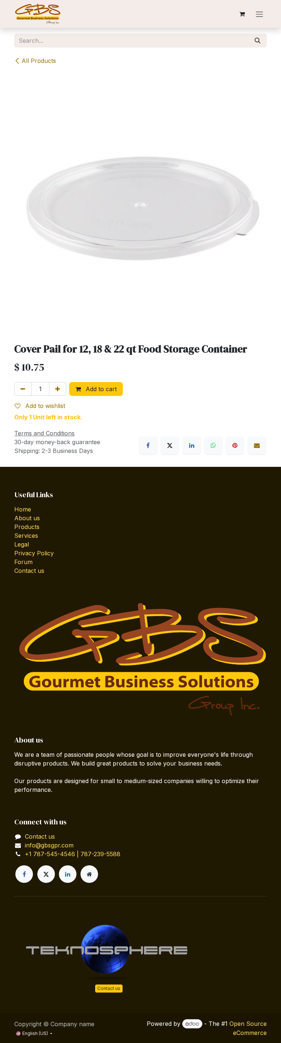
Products (27, 526)
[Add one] (57, 389)
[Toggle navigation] (259, 14)
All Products (39, 60)
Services (26, 535)
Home (22, 509)
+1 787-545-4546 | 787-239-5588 (72, 854)
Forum (23, 562)
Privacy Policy (34, 553)
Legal (21, 544)
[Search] (257, 41)
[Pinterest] (235, 445)
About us (27, 518)
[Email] (257, 445)
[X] (170, 445)
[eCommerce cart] (242, 14)
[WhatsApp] (213, 445)
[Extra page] (89, 874)
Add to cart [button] (100, 389)
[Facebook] (148, 445)
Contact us (29, 570)
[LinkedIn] (192, 445)
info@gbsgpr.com (49, 845)
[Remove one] (22, 389)
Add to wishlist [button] (44, 405)
